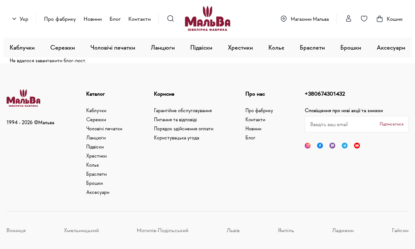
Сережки (62, 47)
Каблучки (22, 47)
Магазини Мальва (310, 18)
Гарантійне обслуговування (183, 110)
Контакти (139, 19)
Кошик (395, 19)
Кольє (276, 47)
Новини (93, 19)
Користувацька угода (176, 137)
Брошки (350, 47)
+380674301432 (325, 94)
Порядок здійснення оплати (183, 128)
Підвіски (201, 47)
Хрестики (240, 47)
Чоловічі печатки (112, 47)
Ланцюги (163, 47)
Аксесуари (391, 47)
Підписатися (391, 124)
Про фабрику (60, 19)
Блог (115, 19)
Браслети (312, 47)
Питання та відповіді (175, 119)
